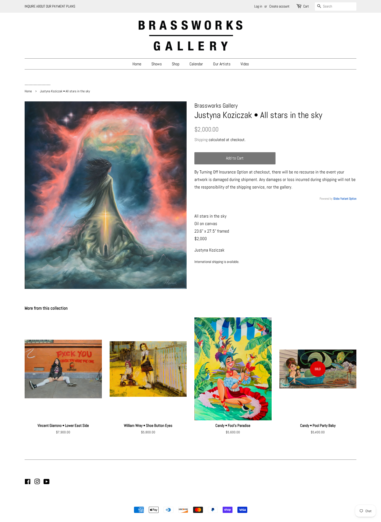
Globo (336, 199)
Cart (306, 6)
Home (136, 64)
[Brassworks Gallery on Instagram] (37, 482)
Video (245, 64)
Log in (258, 6)
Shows (156, 64)
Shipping (201, 139)
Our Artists (221, 64)
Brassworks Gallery (189, 501)
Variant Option (348, 199)
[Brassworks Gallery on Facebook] (28, 482)
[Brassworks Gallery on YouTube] (47, 482)
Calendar (196, 64)
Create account (279, 6)
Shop (175, 64)
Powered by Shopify (217, 501)
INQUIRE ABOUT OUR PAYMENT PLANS (50, 6)
